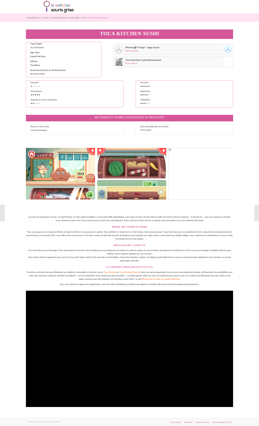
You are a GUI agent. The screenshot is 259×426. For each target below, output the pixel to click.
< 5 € (83, 18)
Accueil (45, 18)
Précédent (32, 173)
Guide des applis (59, 18)
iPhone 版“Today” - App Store (142, 47)
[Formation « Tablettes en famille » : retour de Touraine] (2, 213)
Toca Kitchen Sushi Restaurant (143, 60)
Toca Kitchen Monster (129, 272)
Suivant (226, 173)
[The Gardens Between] (256, 213)
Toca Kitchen (109, 272)
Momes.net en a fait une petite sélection (160, 279)
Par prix (75, 18)
